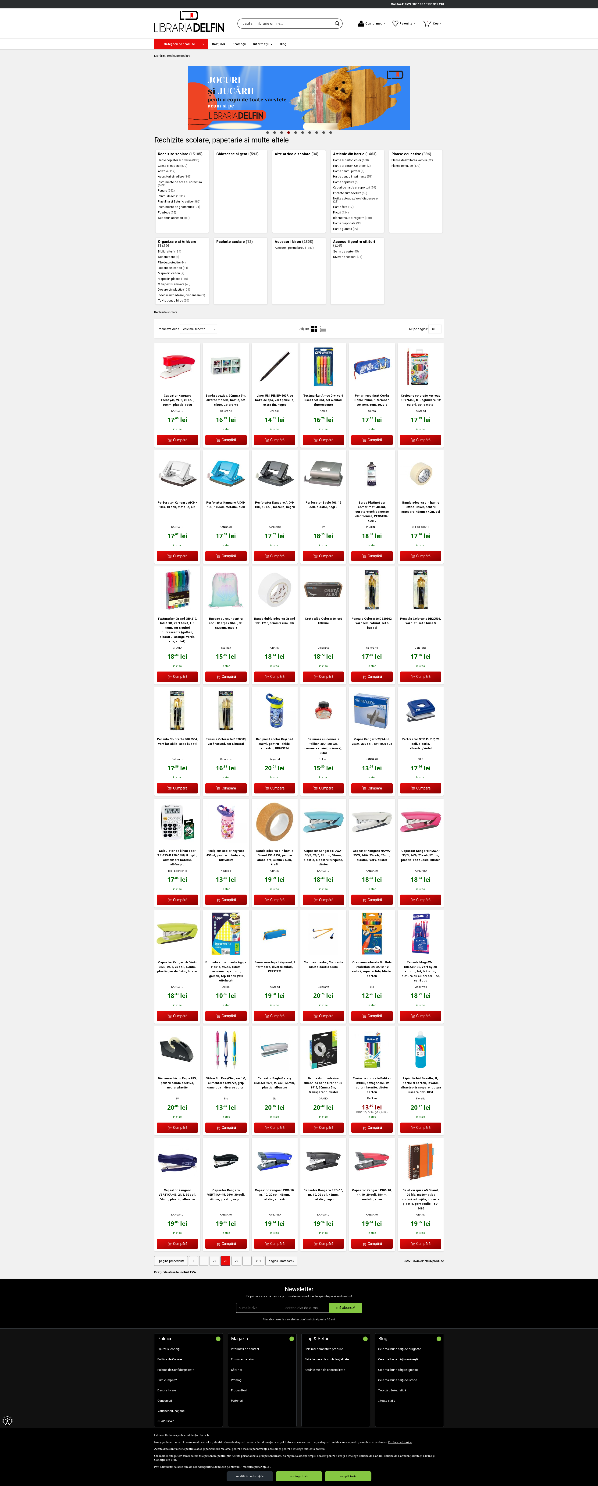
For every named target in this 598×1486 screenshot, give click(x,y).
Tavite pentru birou (173, 300)
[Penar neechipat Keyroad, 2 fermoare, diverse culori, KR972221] (275, 953)
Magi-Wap (420, 986)
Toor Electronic (177, 870)
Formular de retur (242, 1359)
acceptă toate (348, 1476)
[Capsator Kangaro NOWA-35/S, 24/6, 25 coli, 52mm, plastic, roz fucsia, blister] (421, 842)
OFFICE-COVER (421, 527)
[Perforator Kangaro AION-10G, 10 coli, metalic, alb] (177, 493)
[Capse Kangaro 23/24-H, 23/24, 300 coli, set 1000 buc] (372, 730)
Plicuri (341, 212)
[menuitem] (181, 44)
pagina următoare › (281, 1261)
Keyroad (421, 410)
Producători (239, 1390)
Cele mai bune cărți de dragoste (399, 1349)
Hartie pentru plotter (348, 171)
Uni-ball (274, 410)
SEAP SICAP (165, 1421)
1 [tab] (267, 132)
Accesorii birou (294, 242)
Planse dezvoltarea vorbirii (412, 160)
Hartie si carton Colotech (352, 165)
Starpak (226, 647)
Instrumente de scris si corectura (180, 183)
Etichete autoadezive (350, 193)
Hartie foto (343, 207)
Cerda (372, 410)
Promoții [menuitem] (239, 44)
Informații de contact (245, 1349)
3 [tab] (281, 132)
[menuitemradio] (323, 329)
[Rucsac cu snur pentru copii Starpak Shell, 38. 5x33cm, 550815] (226, 609)
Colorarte (226, 410)
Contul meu (373, 23)
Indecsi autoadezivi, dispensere (181, 295)
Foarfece (167, 212)
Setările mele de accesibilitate (325, 1370)
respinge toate (299, 1476)
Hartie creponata (347, 223)
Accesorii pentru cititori (354, 244)
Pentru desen (171, 196)
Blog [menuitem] (283, 44)
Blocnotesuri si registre (352, 218)
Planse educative (411, 154)
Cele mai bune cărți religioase (398, 1370)
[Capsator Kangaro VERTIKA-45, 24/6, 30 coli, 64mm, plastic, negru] (226, 1181)
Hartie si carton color (351, 160)
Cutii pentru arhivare (174, 284)
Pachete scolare (234, 242)
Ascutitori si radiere (175, 176)
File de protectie (172, 262)
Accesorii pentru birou (294, 247)
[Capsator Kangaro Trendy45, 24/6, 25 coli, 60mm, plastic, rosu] (177, 386)
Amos (323, 410)
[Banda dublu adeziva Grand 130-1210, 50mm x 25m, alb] (275, 609)
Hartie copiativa (346, 182)
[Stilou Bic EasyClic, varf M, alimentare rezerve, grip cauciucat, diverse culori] (226, 1069)
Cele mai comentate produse (324, 1349)
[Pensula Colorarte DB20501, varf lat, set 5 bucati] (421, 609)
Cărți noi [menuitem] (218, 44)
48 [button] (433, 329)
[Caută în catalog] (337, 23)
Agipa (226, 986)
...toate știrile (386, 1400)
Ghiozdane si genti (237, 154)
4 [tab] (288, 132)
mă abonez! (345, 1307)
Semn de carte (346, 251)
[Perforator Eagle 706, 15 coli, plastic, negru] (323, 493)
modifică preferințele (250, 1476)
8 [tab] (316, 132)
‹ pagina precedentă (171, 1261)
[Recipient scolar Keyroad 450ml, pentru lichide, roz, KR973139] (226, 842)
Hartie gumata (345, 229)
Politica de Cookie (400, 1442)
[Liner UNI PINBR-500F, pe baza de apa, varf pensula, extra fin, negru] (275, 386)
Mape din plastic (173, 279)
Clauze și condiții (168, 1349)
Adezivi (166, 171)
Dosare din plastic (174, 289)
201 (258, 1261)
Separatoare (168, 257)
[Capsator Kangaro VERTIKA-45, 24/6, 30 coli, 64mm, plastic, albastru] (177, 1181)
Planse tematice (406, 165)
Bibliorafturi (169, 251)
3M (323, 527)
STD (420, 759)
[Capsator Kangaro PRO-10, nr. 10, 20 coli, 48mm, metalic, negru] (323, 1181)
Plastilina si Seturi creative (179, 201)
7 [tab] (309, 132)
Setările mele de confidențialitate (327, 1359)
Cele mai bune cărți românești (398, 1359)
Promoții (236, 1380)
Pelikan (323, 759)
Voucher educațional (171, 1411)
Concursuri (164, 1400)
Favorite (406, 23)
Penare (166, 190)
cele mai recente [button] (194, 329)
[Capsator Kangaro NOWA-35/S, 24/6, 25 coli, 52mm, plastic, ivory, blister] (372, 842)
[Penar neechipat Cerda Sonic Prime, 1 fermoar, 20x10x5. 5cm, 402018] (372, 386)
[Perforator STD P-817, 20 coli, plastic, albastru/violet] (421, 730)
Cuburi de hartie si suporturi (354, 187)
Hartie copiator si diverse (178, 160)
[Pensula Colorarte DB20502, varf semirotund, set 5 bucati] (372, 609)
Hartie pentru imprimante (352, 176)
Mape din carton (171, 273)
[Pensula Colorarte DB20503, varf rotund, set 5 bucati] (226, 730)
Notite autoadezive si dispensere (355, 200)
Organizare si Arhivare (177, 244)
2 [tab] (274, 132)
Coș (433, 22)
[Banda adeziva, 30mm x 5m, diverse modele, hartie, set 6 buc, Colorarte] (226, 386)
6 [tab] (302, 132)
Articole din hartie (355, 154)
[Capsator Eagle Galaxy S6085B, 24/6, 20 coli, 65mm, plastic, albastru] (275, 1069)
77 (214, 1261)
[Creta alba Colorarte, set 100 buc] (323, 609)
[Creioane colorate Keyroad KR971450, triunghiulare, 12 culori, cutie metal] (421, 386)
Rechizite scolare (180, 154)
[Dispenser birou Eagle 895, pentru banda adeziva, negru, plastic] (177, 1069)
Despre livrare (166, 1390)
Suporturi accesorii (174, 218)
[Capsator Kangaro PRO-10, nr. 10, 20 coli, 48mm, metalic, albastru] (275, 1181)
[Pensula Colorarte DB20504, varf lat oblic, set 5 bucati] (177, 730)
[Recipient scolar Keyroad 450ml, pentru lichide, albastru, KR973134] (275, 730)
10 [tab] (330, 132)
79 (236, 1261)
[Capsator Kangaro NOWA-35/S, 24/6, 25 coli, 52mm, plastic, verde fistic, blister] (177, 953)
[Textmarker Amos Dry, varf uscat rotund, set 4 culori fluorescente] (323, 386)
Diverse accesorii (347, 257)
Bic (372, 986)
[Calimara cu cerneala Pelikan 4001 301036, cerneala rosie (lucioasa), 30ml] (323, 730)
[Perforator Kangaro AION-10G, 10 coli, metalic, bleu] (226, 493)
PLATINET (372, 527)
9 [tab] (323, 132)
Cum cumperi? (167, 1380)
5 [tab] (295, 132)
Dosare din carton (173, 268)
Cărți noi (236, 1370)
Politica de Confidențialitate (402, 1456)
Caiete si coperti (172, 165)
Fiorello (420, 1098)
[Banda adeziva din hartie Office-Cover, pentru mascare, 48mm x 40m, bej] (421, 493)
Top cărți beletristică (392, 1390)
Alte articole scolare (296, 154)
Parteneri (237, 1400)
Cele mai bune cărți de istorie (397, 1380)
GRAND (177, 647)
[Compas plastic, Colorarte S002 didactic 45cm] (323, 953)
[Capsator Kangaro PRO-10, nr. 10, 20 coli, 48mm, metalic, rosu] (372, 1181)
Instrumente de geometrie (179, 207)
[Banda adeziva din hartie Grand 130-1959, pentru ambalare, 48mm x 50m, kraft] (275, 842)
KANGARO (177, 410)
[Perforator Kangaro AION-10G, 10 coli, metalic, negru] (275, 493)
